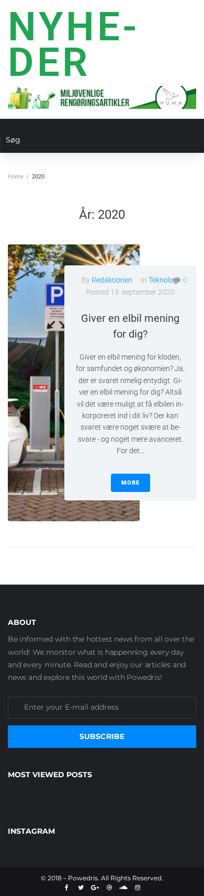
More (130, 482)
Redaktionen (112, 280)
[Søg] (97, 143)
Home (16, 176)
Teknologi (164, 280)
